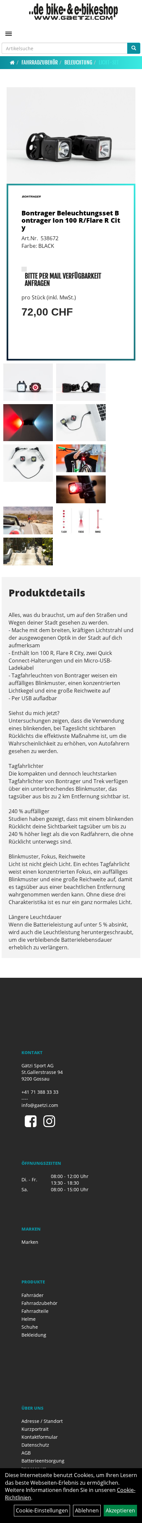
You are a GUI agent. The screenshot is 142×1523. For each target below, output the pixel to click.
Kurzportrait (35, 1429)
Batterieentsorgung (42, 1461)
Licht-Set (109, 62)
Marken (29, 1242)
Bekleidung (33, 1335)
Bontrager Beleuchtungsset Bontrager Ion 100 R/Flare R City (70, 220)
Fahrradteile (35, 1311)
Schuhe (29, 1327)
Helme (28, 1319)
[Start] (12, 62)
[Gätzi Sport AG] (73, 11)
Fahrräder (32, 1295)
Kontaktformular (39, 1437)
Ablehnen (87, 1510)
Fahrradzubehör (39, 62)
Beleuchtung (78, 62)
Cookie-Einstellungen (42, 1510)
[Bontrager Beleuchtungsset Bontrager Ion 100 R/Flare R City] (71, 135)
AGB (26, 1453)
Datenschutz (35, 1445)
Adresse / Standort (42, 1421)
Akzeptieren (120, 1510)
